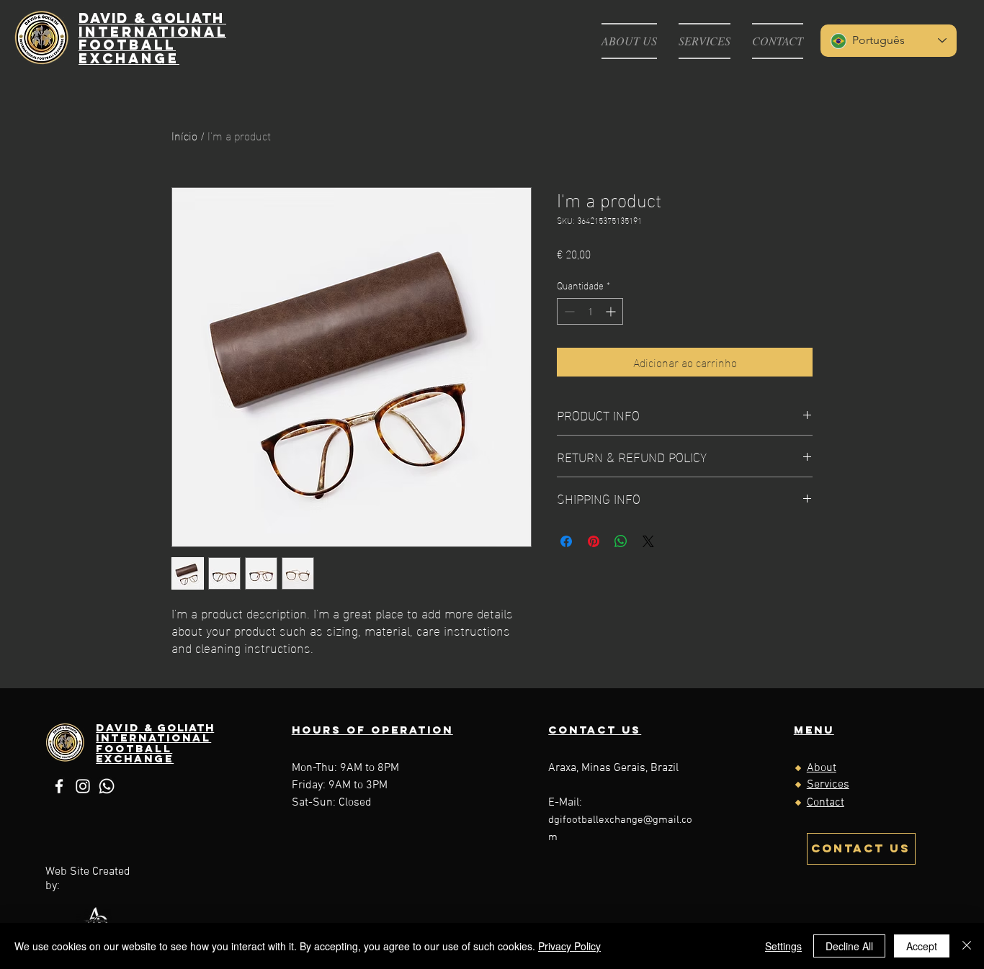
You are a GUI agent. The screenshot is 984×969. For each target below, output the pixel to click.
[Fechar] (966, 945)
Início (184, 135)
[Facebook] (59, 786)
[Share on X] (648, 541)
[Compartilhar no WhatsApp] (621, 541)
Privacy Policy (569, 946)
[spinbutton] (590, 311)
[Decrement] (568, 311)
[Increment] (612, 311)
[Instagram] (82, 786)
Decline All (849, 946)
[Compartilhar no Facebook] (566, 541)
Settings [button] (783, 946)
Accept (921, 946)
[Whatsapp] (106, 786)
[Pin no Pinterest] (593, 541)
